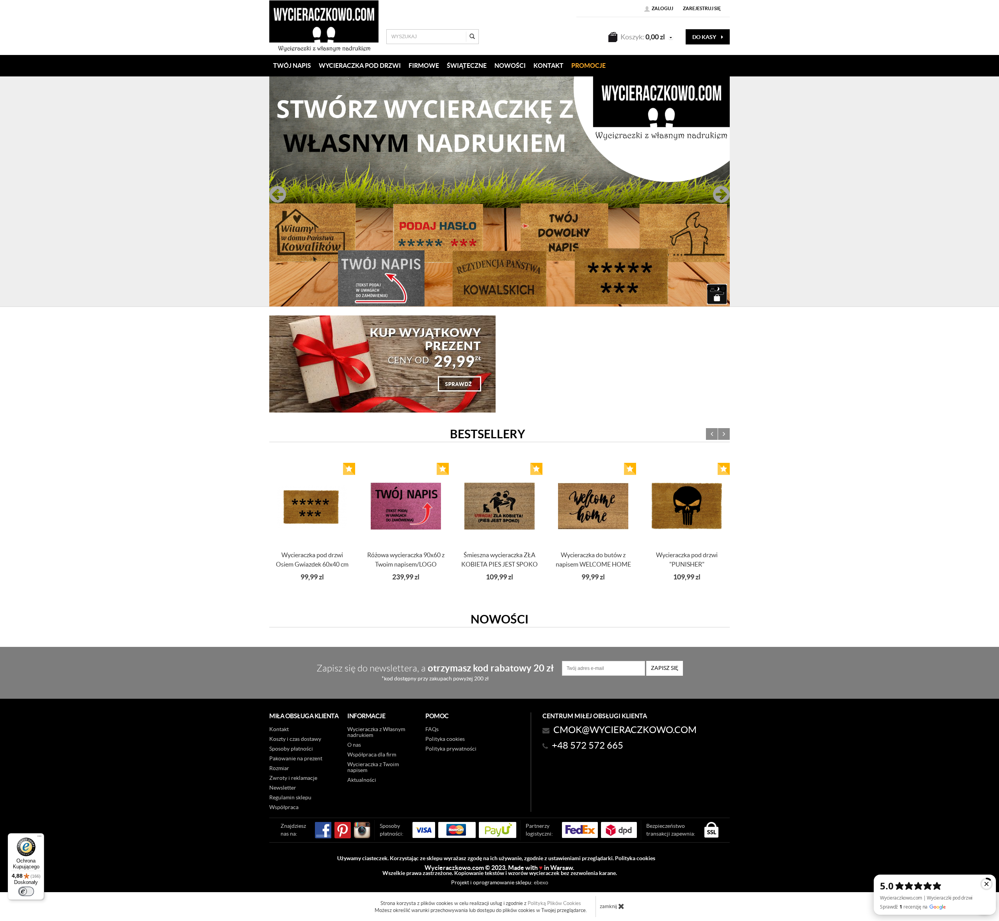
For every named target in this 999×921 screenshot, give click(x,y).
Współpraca (284, 807)
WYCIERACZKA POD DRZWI (360, 65)
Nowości (510, 65)
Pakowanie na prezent (295, 758)
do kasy (704, 37)
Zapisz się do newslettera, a (435, 672)
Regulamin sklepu (290, 797)
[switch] (26, 891)
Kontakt (279, 729)
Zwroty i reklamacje (293, 778)
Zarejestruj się (702, 8)
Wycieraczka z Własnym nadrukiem (376, 732)
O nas (354, 745)
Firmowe (424, 65)
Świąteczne (467, 65)
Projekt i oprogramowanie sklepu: (499, 882)
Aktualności (361, 780)
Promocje (588, 65)
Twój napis (292, 65)
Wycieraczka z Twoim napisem (373, 767)
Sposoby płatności (291, 749)
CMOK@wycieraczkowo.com (625, 729)
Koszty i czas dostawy (295, 739)
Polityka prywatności (450, 749)
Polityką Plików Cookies (554, 903)
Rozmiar (279, 768)
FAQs (432, 729)
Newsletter (282, 788)
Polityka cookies (445, 739)
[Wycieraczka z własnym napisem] (499, 191)
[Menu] (39, 838)
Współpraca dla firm (371, 754)
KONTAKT (548, 65)
